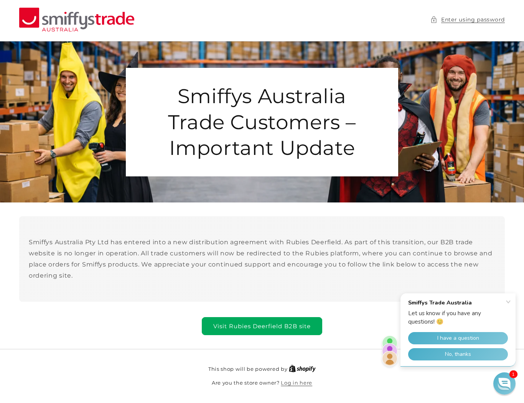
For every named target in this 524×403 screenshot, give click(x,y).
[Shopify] (302, 369)
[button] (467, 20)
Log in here (296, 383)
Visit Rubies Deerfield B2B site (262, 326)
